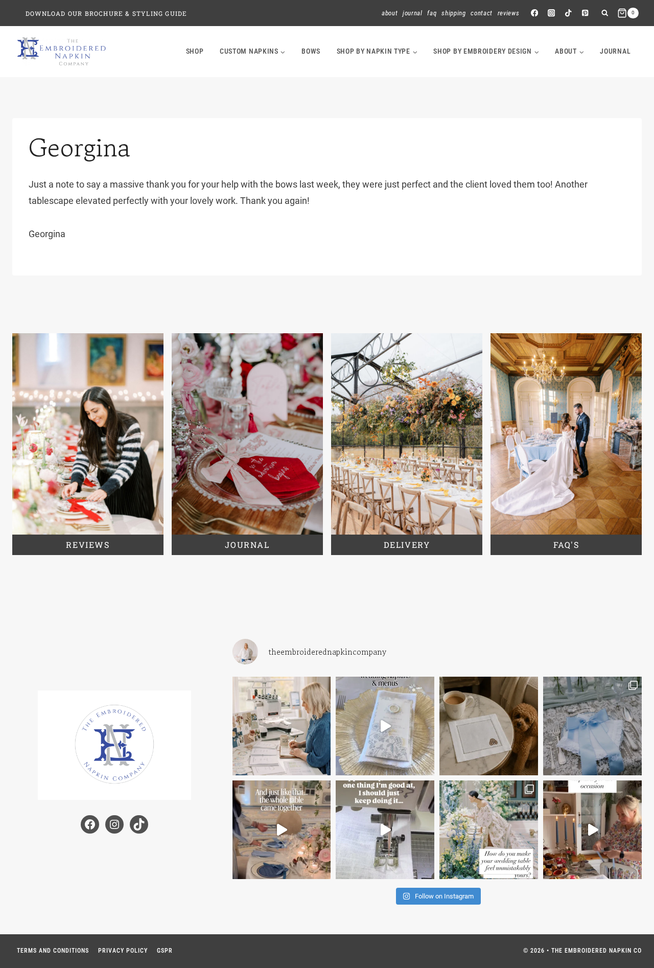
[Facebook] (534, 13)
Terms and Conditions (53, 950)
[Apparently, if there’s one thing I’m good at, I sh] (385, 829)
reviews (87, 544)
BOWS (310, 51)
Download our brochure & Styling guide (106, 13)
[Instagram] (551, 13)
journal (615, 51)
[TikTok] (568, 13)
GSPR (165, 950)
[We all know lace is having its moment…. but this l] (592, 726)
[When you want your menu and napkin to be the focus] (385, 726)
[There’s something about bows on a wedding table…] (281, 829)
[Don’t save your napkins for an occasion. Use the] (592, 829)
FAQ (431, 13)
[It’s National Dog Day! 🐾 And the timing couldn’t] (488, 726)
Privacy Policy (123, 950)
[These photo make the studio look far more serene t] (281, 726)
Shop (195, 51)
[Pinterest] (585, 13)
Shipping (453, 13)
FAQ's (566, 544)
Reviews (509, 13)
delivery (407, 544)
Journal (413, 13)
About (390, 13)
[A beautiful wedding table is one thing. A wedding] (488, 829)
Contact (482, 13)
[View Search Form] (604, 13)
